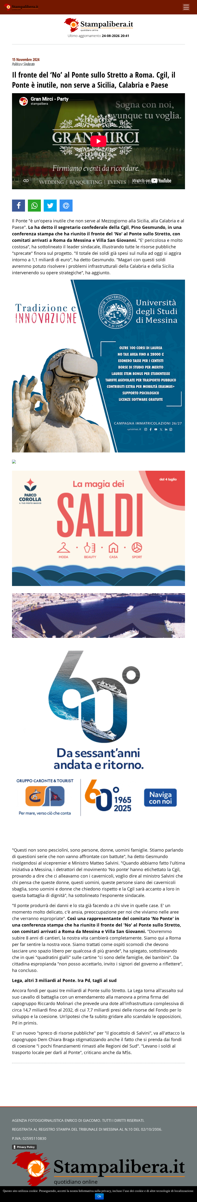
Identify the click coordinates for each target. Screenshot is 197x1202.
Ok (99, 1196)
